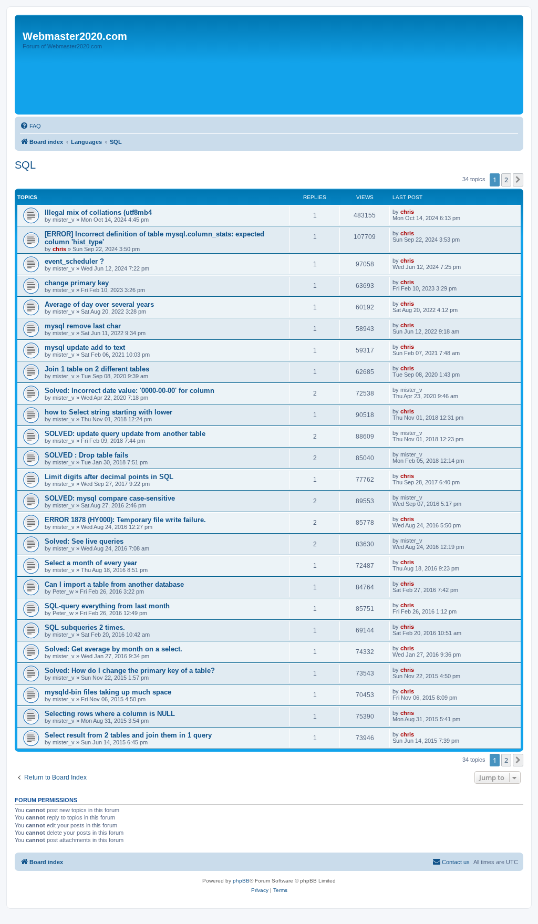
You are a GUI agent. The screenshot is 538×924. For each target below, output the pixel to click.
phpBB (241, 881)
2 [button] (506, 179)
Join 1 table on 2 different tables (97, 369)
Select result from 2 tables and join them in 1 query (128, 735)
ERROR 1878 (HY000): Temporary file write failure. (125, 520)
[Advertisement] (208, 82)
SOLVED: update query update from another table (125, 434)
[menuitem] (30, 126)
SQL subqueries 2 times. (85, 627)
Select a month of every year (91, 563)
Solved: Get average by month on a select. (113, 649)
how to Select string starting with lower (108, 412)
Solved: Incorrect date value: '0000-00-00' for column (129, 390)
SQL (25, 165)
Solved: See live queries (84, 541)
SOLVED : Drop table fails (86, 455)
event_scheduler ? (74, 261)
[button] (518, 179)
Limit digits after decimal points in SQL (109, 477)
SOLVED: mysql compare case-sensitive (110, 498)
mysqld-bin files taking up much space (108, 692)
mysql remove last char (83, 326)
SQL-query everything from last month (107, 606)
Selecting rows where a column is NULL (110, 714)
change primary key (77, 283)
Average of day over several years (99, 304)
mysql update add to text (85, 347)
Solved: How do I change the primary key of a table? (130, 670)
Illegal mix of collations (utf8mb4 (98, 212)
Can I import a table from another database (114, 584)
